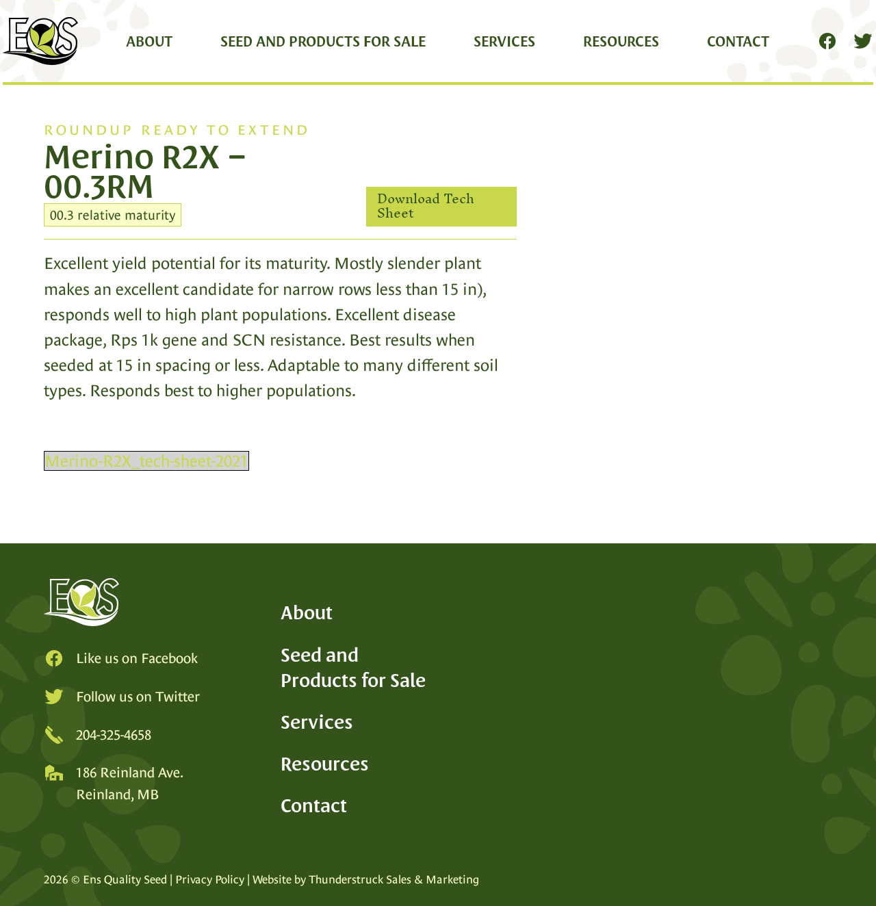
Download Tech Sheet (425, 206)
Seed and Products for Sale (323, 41)
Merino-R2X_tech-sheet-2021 (146, 461)
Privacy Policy (209, 879)
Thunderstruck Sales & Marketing (394, 879)
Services (504, 41)
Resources (621, 41)
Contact (738, 41)
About (149, 41)
